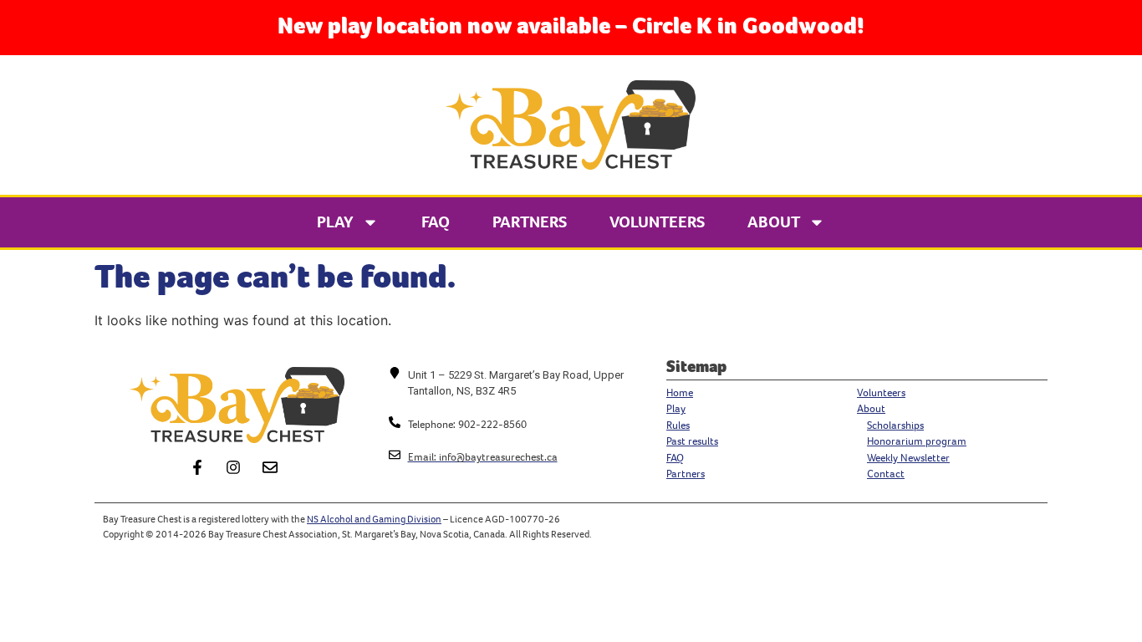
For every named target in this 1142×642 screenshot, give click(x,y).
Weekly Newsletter (908, 458)
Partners (529, 222)
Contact (886, 473)
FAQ (435, 222)
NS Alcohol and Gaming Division (374, 519)
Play (335, 222)
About (773, 222)
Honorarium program (916, 441)
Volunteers (657, 222)
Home (679, 392)
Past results (692, 441)
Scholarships (895, 425)
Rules (678, 425)
